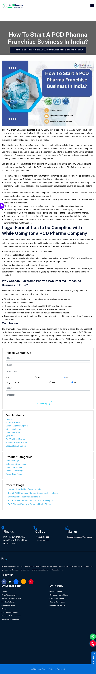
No (67, 377)
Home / (17, 50)
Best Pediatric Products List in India (24, 497)
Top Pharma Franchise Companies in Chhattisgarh (30, 500)
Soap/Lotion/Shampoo (16, 446)
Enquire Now (94, 659)
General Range (12, 461)
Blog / (25, 50)
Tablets (9, 419)
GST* (8, 377)
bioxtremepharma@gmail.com (79, 537)
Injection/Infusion (13, 429)
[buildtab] (12, 5)
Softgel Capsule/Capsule (17, 426)
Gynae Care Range (14, 474)
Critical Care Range (15, 471)
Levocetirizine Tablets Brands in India (25, 489)
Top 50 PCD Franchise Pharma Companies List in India (33, 493)
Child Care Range (14, 467)
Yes (38, 377)
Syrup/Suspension (14, 422)
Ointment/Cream (13, 432)
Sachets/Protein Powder (16, 443)
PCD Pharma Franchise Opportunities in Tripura (29, 504)
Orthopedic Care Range (16, 464)
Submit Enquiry (43, 404)
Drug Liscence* (13, 382)
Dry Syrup (10, 436)
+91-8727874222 (42, 537)
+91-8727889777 (42, 540)
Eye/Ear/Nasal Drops (15, 439)
